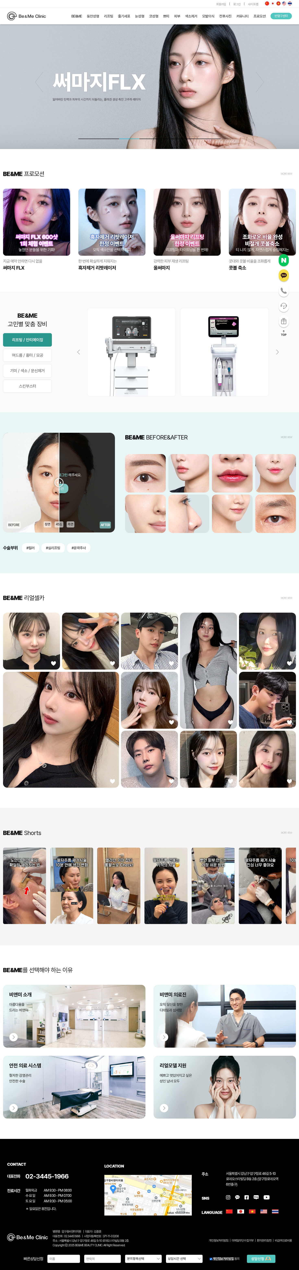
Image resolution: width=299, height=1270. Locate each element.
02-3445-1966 (47, 1176)
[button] (260, 82)
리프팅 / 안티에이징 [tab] (27, 339)
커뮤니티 (242, 16)
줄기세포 (124, 16)
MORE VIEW (286, 173)
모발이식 (208, 16)
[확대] (186, 1188)
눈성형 (139, 16)
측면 (70, 524)
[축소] (186, 1194)
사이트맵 (253, 4)
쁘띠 (166, 16)
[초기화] (186, 1202)
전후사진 (225, 16)
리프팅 (108, 16)
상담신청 (258, 1259)
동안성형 (93, 16)
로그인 (237, 4)
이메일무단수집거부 (243, 1240)
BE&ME (76, 16)
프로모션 (259, 16)
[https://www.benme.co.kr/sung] (26, 16)
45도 (59, 524)
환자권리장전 (264, 1240)
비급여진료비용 (283, 1240)
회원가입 (221, 4)
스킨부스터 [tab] (27, 386)
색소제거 (191, 16)
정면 (47, 524)
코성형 (153, 16)
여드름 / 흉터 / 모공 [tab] (27, 355)
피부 (177, 16)
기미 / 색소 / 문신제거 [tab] (27, 370)
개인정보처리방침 (223, 1259)
